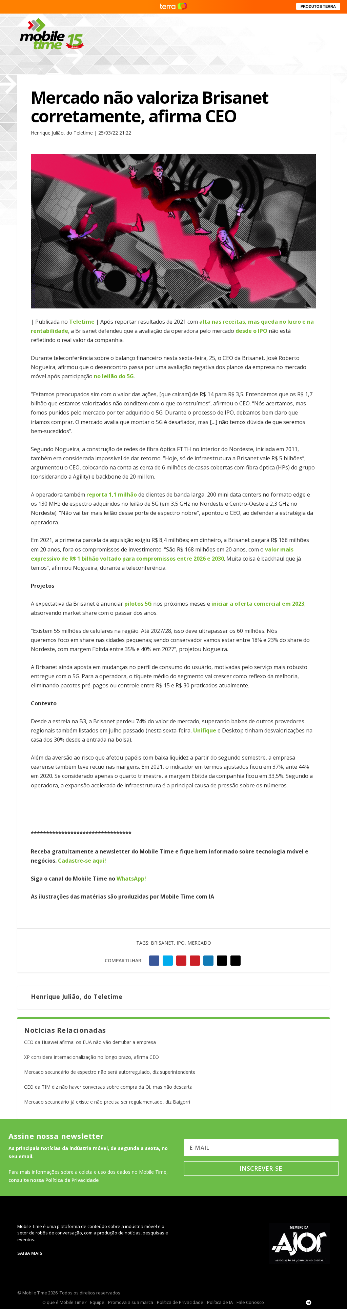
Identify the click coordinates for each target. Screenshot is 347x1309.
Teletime (82, 321)
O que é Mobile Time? (64, 1302)
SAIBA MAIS (29, 1253)
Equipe (97, 1302)
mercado (199, 943)
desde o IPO (251, 331)
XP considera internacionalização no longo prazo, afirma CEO (91, 1057)
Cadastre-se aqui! (82, 860)
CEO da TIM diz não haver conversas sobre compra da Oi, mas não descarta (108, 1087)
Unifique (205, 730)
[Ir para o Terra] (173, 7)
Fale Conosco (250, 1302)
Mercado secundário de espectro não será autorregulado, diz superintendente (110, 1072)
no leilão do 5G (114, 376)
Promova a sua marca (130, 1302)
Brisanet (162, 943)
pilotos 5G (138, 603)
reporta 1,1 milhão (112, 494)
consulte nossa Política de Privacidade (53, 1180)
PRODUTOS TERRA (318, 6)
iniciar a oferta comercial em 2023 (257, 603)
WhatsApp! (131, 878)
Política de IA (220, 1302)
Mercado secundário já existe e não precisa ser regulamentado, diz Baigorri (107, 1102)
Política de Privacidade (180, 1302)
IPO (181, 943)
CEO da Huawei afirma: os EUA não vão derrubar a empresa (90, 1042)
